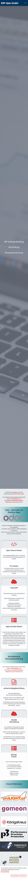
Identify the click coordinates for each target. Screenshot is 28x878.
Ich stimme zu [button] (23, 875)
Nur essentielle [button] (14, 875)
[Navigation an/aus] (25, 2)
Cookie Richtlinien (5, 871)
